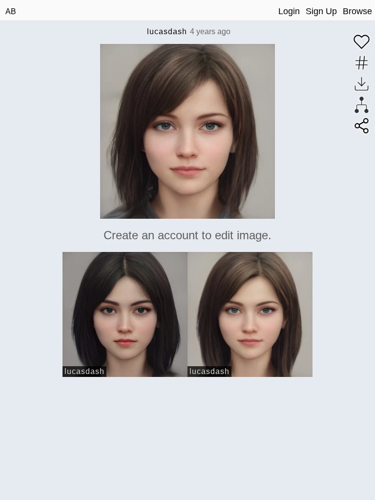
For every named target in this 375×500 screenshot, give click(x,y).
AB (10, 11)
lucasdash (167, 31)
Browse (357, 11)
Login (289, 11)
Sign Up (321, 11)
